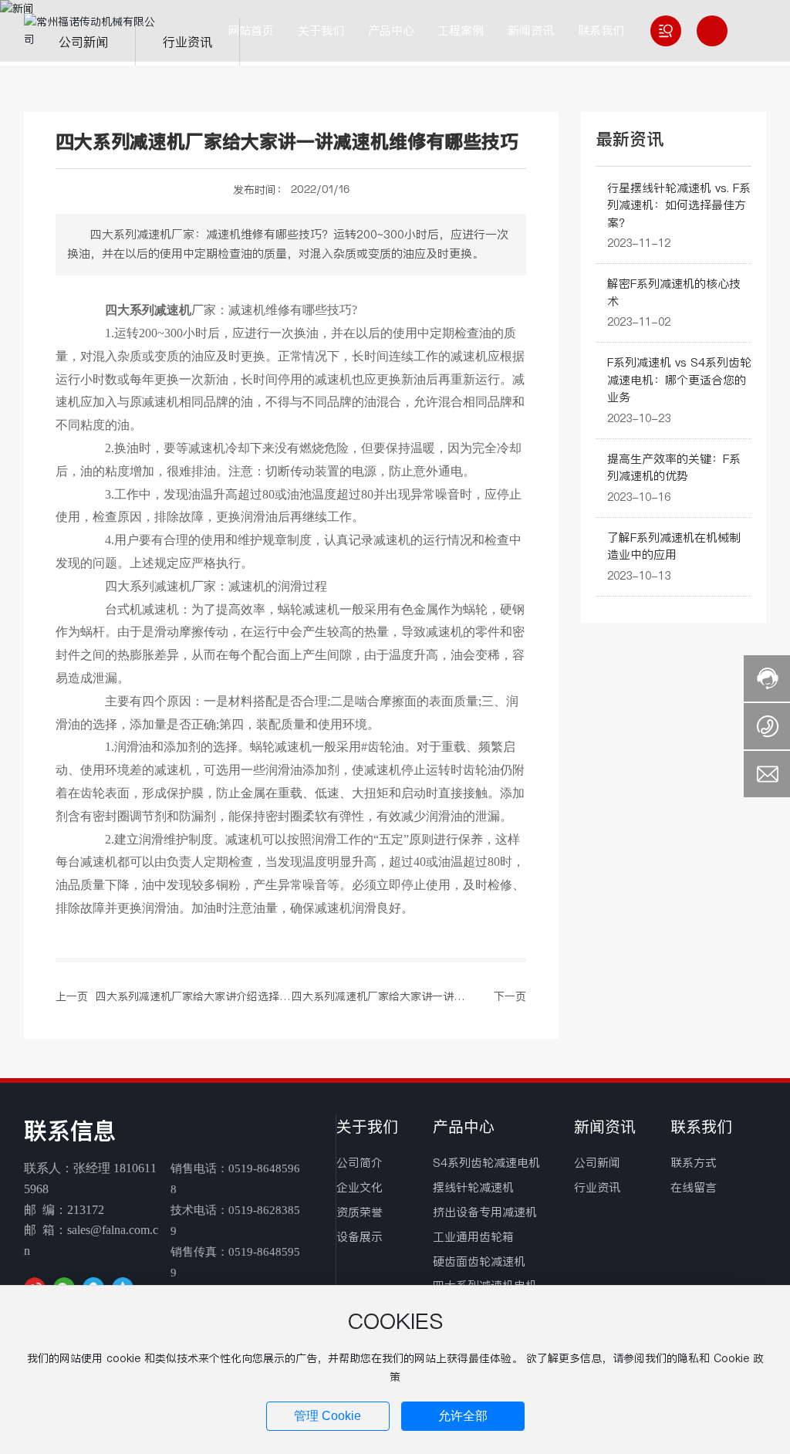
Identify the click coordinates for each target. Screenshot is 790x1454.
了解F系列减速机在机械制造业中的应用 (674, 546)
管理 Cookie (327, 1415)
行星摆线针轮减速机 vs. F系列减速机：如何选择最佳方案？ (679, 205)
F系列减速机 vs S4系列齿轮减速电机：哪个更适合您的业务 (679, 379)
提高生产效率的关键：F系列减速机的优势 (674, 468)
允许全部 (463, 1415)
